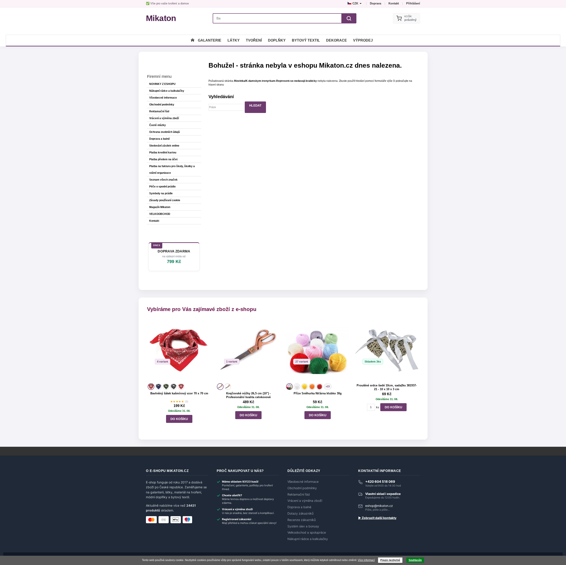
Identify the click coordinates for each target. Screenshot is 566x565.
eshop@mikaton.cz (379, 506)
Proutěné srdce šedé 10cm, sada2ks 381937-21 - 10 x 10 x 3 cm (387, 387)
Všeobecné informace (163, 97)
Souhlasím (415, 560)
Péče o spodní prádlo (162, 186)
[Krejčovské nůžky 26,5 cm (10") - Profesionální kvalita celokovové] (248, 350)
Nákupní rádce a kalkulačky (307, 539)
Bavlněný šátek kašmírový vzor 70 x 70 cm (179, 393)
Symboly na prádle (161, 193)
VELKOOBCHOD (159, 214)
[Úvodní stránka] (192, 40)
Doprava (375, 3)
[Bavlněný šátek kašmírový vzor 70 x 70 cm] (179, 350)
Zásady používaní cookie (164, 200)
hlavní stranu (216, 84)
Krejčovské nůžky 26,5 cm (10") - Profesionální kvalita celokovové (248, 395)
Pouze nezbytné (390, 560)
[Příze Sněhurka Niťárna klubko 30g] (317, 350)
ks (377, 407)
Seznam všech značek (163, 179)
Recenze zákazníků (301, 520)
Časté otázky (157, 125)
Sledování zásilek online (164, 145)
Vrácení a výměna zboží (164, 118)
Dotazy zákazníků (300, 513)
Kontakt (393, 3)
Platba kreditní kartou (162, 152)
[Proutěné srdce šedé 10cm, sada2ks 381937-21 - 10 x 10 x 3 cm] (386, 350)
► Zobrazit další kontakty (377, 518)
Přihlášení (413, 3)
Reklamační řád (159, 111)
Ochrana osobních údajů (164, 132)
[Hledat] (348, 18)
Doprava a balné (159, 138)
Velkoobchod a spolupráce (306, 532)
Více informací (366, 560)
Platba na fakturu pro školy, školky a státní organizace (172, 169)
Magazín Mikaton (159, 207)
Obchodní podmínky (161, 104)
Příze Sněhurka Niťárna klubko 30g (318, 393)
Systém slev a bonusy (303, 526)
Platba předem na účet (163, 159)
